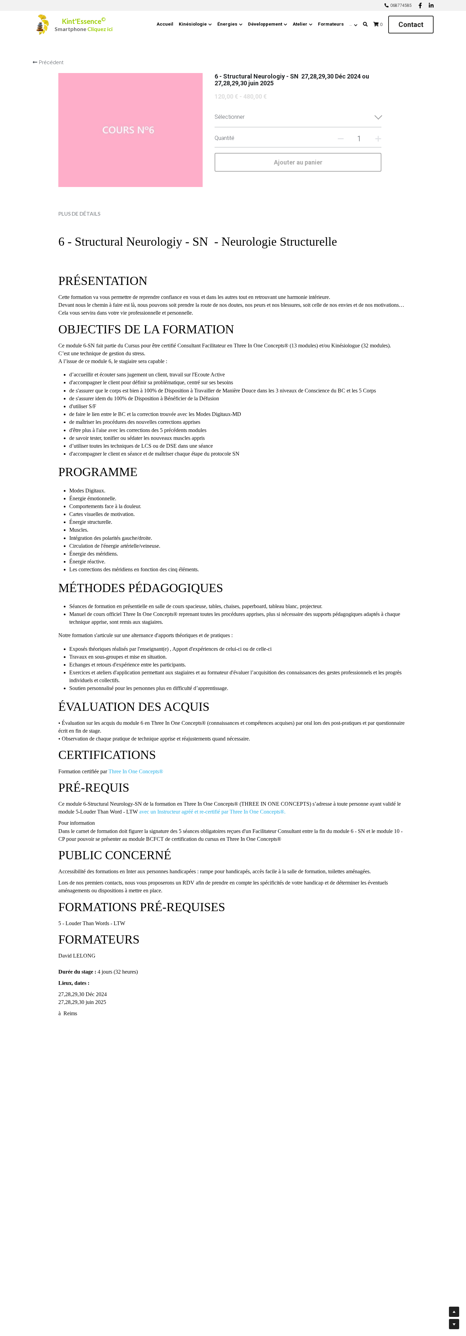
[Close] (361, 603)
